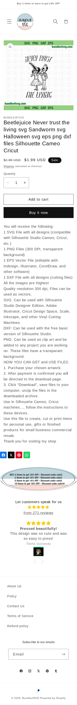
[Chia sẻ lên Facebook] (3, 455)
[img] (39, 507)
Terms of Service (20, 616)
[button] (9, 22)
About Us (14, 586)
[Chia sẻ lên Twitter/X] (11, 455)
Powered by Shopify (53, 698)
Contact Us (16, 606)
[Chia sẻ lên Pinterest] (19, 455)
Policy (12, 596)
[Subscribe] (63, 654)
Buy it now (38, 213)
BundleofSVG (30, 698)
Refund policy (17, 626)
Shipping (9, 166)
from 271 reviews (38, 513)
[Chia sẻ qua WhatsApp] (26, 455)
